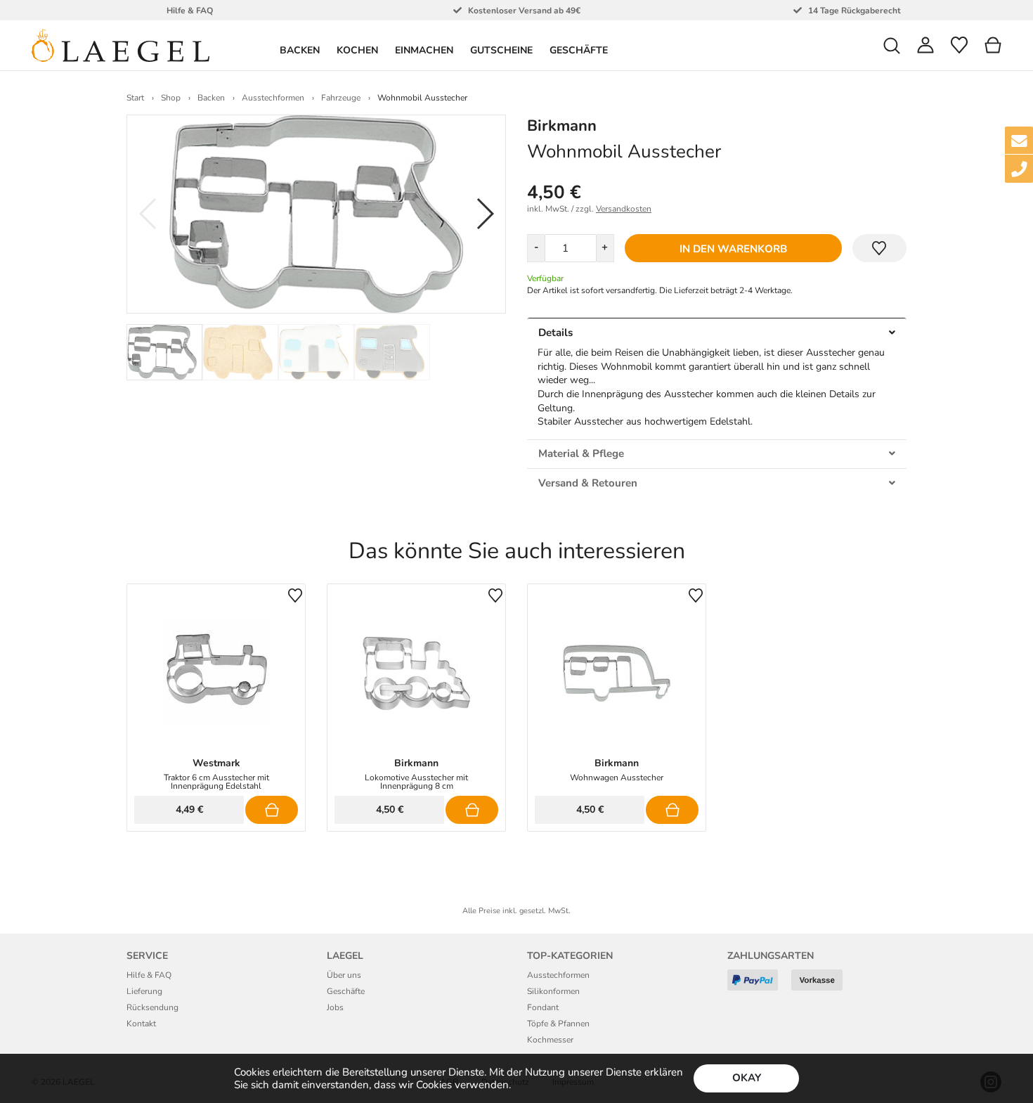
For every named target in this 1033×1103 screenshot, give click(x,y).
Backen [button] (300, 50)
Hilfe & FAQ (148, 975)
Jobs (335, 1007)
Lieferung (144, 991)
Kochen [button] (357, 50)
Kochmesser (550, 1039)
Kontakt (141, 1023)
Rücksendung (152, 1007)
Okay (746, 1078)
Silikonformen (553, 991)
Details (555, 332)
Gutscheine (501, 50)
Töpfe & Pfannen (558, 1023)
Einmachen (424, 50)
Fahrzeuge (340, 97)
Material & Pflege (581, 453)
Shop (171, 97)
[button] (891, 45)
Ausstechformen (273, 97)
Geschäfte (579, 50)
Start (135, 97)
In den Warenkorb (733, 249)
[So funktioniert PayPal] (757, 985)
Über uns (344, 975)
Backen (211, 97)
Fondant (543, 1007)
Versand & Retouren (587, 483)
